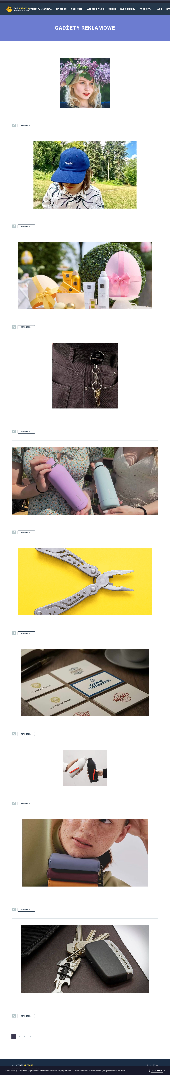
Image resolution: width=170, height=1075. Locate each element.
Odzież (112, 9)
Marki (158, 9)
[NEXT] (30, 1036)
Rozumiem (157, 1071)
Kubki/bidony (127, 9)
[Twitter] (151, 1066)
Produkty (145, 9)
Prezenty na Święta (40, 9)
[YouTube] (157, 1066)
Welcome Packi (95, 9)
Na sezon (61, 9)
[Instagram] (154, 1066)
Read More (26, 125)
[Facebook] (147, 1066)
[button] (14, 125)
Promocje (76, 9)
